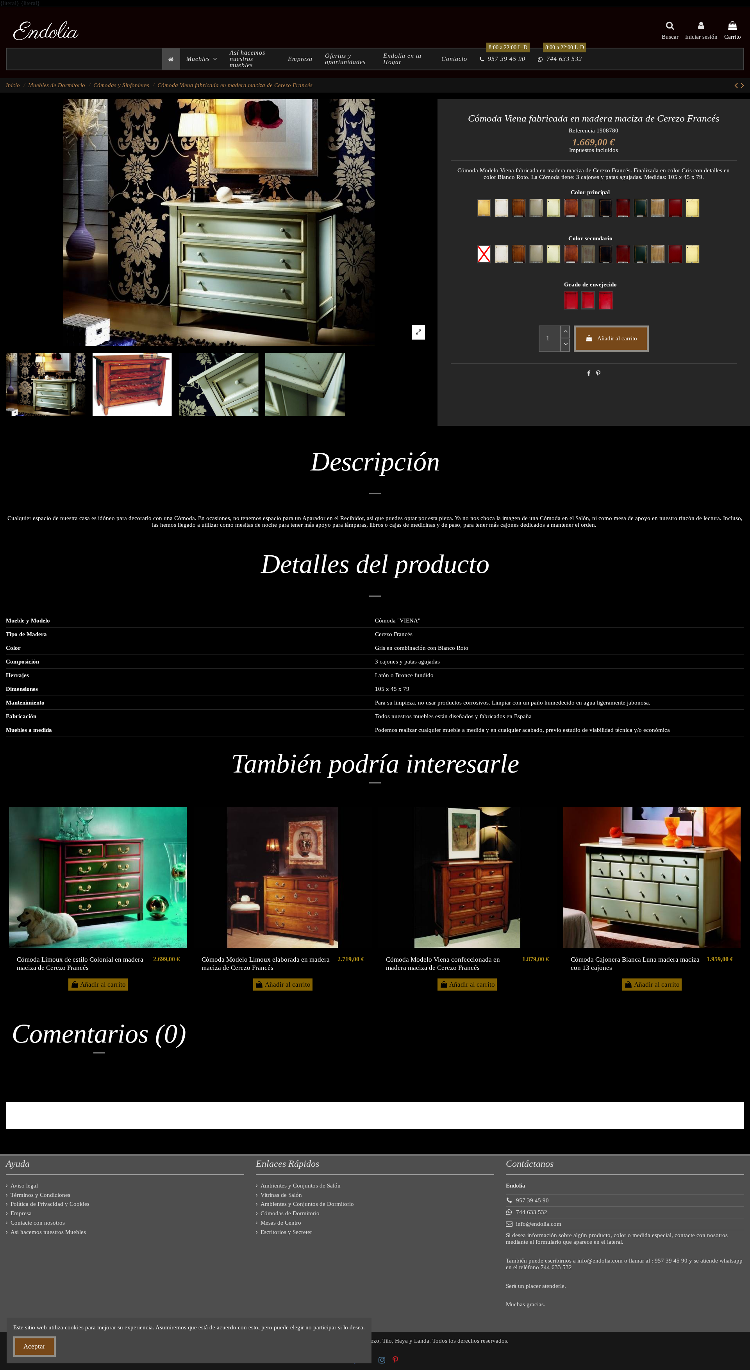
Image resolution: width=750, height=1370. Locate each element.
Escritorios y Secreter (286, 1232)
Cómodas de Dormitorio (290, 1213)
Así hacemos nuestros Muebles (48, 1232)
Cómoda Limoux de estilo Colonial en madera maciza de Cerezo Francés (80, 963)
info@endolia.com (538, 1224)
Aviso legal (24, 1185)
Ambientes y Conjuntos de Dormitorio (307, 1204)
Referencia (582, 130)
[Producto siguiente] (742, 85)
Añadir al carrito (617, 338)
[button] (201, 59)
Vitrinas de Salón (281, 1195)
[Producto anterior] (737, 85)
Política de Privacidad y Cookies (50, 1204)
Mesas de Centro (281, 1223)
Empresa (21, 1213)
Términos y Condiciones (40, 1195)
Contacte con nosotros (38, 1223)
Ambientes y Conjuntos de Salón (301, 1185)
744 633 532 (531, 1212)
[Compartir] (589, 373)
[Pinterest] (598, 373)
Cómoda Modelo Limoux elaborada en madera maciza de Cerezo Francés (266, 963)
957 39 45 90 (532, 1200)
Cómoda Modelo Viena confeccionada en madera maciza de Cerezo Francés (443, 963)
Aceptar (34, 1346)
